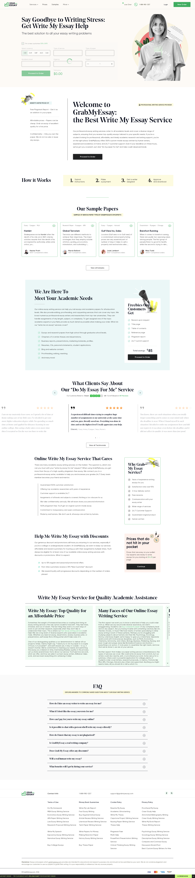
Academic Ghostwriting (120, 811)
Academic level (27, 59)
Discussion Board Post (151, 845)
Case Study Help (149, 811)
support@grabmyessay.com (121, 794)
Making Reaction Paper (88, 835)
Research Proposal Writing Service (62, 825)
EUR (30, 53)
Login (166, 4)
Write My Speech (55, 831)
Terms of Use (53, 802)
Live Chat (127, 4)
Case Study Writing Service (153, 818)
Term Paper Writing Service (90, 825)
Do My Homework (55, 808)
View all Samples (97, 268)
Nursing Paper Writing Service (122, 822)
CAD (46, 53)
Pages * (88, 59)
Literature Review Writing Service (93, 822)
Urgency (57, 59)
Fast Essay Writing (86, 811)
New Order (182, 4)
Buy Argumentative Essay (89, 815)
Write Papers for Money (89, 831)
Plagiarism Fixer (116, 831)
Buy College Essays (56, 845)
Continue (141, 566)
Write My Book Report (151, 822)
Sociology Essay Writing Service (155, 835)
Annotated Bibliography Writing (155, 815)
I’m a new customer (36, 44)
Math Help (114, 835)
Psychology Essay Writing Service (155, 831)
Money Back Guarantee (89, 802)
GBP (36, 53)
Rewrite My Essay (117, 808)
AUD (41, 53)
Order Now (183, 876)
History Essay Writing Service (91, 838)
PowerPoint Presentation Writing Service (123, 840)
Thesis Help (115, 825)
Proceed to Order (36, 73)
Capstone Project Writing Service (124, 818)
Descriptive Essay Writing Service (155, 838)
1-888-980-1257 (144, 4)
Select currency (27, 48)
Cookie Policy (116, 802)
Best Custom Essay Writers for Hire (156, 848)
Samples (55, 4)
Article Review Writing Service (91, 818)
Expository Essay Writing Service (61, 835)
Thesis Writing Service (151, 825)
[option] (39, 239)
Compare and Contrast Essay (154, 842)
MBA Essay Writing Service (58, 811)
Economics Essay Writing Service (61, 815)
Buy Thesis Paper (86, 845)
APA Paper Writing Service (58, 818)
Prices (44, 4)
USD (25, 53)
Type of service (59, 48)
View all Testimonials (97, 445)
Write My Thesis (117, 815)
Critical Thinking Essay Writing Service (122, 846)
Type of (91, 48)
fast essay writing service (71, 631)
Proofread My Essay (150, 808)
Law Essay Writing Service (58, 822)
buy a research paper (131, 627)
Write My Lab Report (87, 808)
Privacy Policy (147, 802)
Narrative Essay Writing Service (60, 838)
